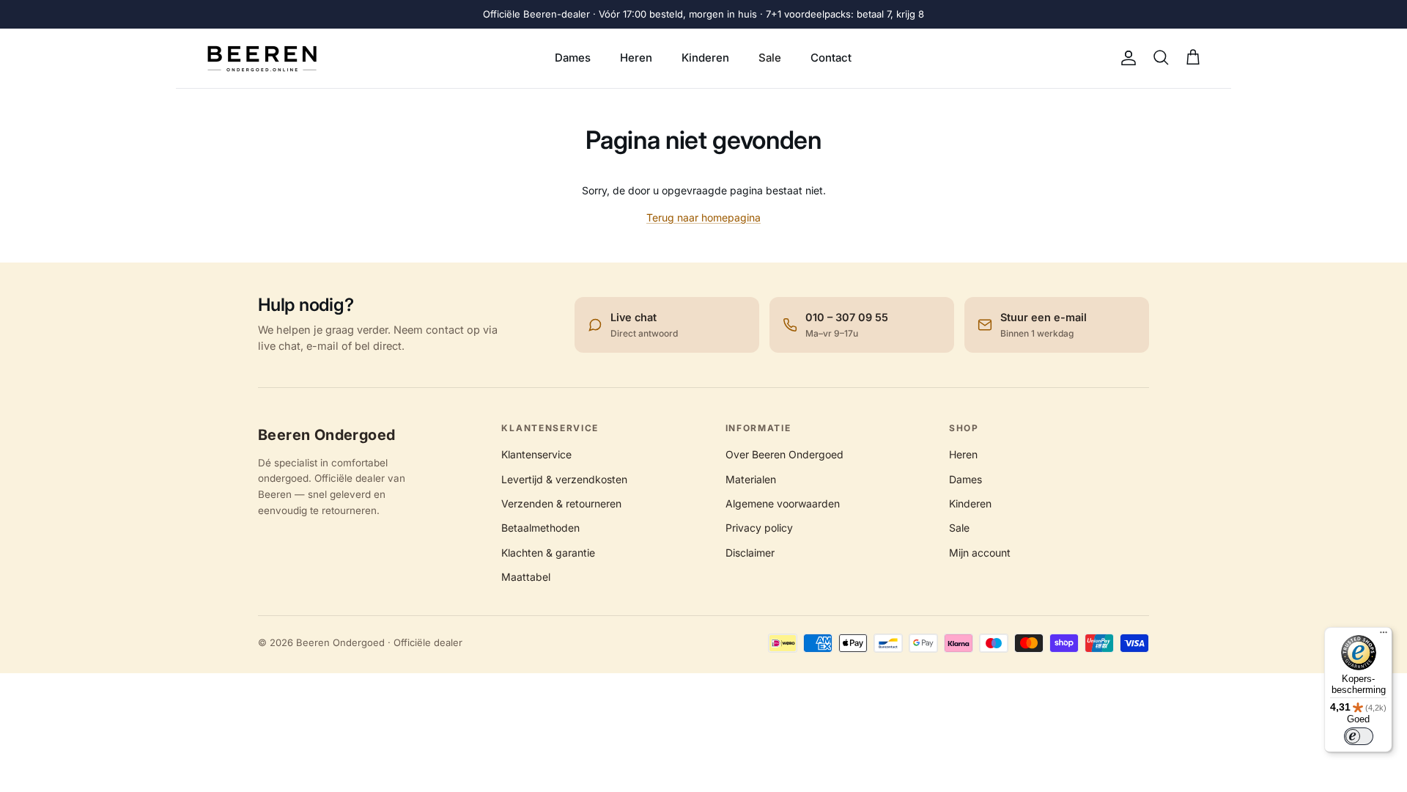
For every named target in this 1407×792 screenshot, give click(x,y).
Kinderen (705, 58)
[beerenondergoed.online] (262, 58)
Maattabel (525, 577)
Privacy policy (759, 527)
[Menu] (1383, 636)
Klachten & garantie (548, 552)
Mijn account (980, 552)
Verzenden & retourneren (561, 503)
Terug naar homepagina (703, 217)
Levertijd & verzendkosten (564, 479)
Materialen (750, 479)
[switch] (1358, 736)
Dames (573, 58)
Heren (636, 58)
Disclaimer (750, 552)
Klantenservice (536, 454)
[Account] (1125, 58)
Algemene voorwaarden (782, 503)
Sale (769, 58)
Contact (831, 58)
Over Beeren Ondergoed (784, 454)
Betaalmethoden (540, 527)
